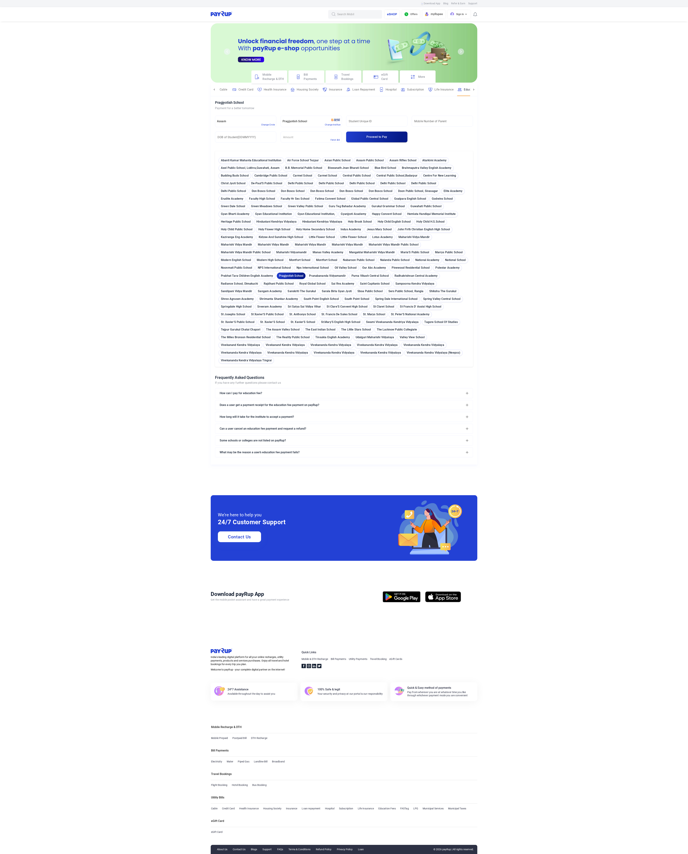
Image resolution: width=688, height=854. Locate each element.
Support (472, 3)
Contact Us (239, 536)
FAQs (280, 849)
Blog (445, 3)
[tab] (269, 76)
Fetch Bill (335, 140)
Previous (227, 52)
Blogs (254, 849)
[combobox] (358, 14)
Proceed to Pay (376, 137)
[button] (344, 393)
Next (461, 52)
